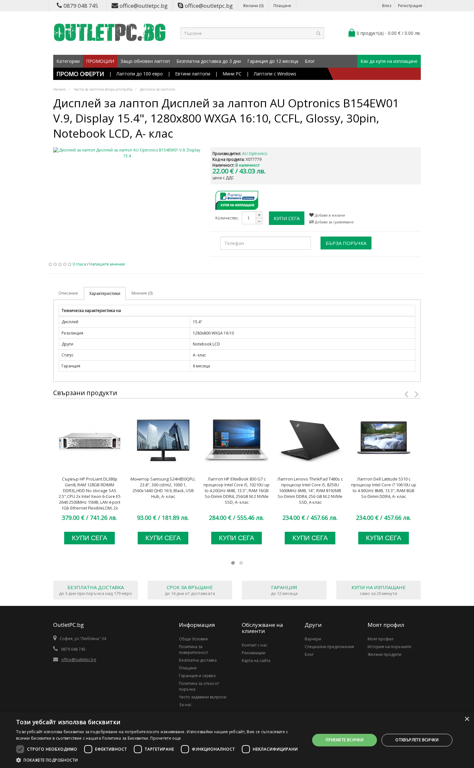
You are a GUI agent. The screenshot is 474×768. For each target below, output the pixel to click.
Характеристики (104, 293)
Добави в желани (329, 215)
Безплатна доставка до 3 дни (208, 61)
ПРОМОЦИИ (100, 61)
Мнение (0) (142, 293)
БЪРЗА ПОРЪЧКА (346, 243)
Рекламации (253, 653)
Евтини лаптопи (192, 74)
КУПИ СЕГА (287, 218)
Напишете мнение (107, 264)
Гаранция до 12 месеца (272, 61)
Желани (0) (253, 5)
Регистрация (410, 5)
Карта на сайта (256, 660)
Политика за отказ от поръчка (199, 686)
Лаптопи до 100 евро (139, 74)
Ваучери (313, 639)
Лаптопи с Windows (275, 74)
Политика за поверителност (193, 649)
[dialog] (237, 740)
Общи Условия (193, 639)
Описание (68, 293)
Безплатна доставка (198, 660)
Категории (68, 61)
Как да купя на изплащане (389, 61)
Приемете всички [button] (344, 740)
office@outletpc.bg (144, 5)
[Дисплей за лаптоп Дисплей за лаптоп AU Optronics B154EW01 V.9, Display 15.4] (127, 153)
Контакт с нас (254, 645)
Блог (310, 61)
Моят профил (380, 639)
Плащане (282, 5)
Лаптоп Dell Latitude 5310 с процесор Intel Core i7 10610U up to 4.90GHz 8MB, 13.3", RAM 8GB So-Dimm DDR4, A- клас (383, 487)
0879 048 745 (81, 5)
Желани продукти (384, 654)
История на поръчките (389, 646)
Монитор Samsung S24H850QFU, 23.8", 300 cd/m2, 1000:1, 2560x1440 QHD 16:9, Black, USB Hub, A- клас (163, 487)
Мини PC (232, 74)
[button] (158, 760)
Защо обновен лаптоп (145, 61)
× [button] (466, 719)
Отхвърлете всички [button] (417, 740)
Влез (386, 5)
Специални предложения (329, 646)
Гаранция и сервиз (197, 675)
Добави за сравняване (334, 221)
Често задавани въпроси (202, 697)
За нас (185, 704)
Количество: (227, 218)
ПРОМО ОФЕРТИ (80, 74)
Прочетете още (165, 738)
